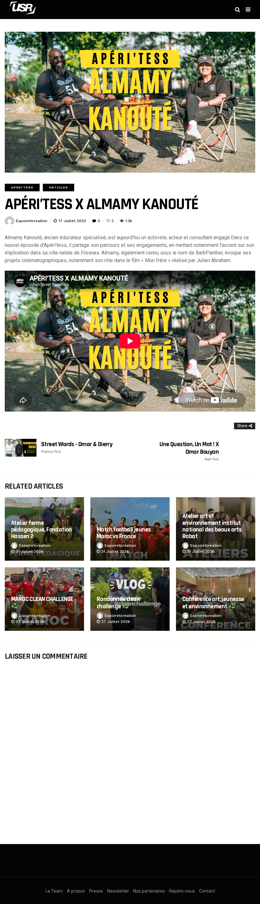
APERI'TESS (22, 187)
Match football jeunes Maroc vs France (124, 532)
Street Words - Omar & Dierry (76, 447)
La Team (54, 891)
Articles (58, 187)
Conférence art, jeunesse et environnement (213, 602)
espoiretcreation (31, 221)
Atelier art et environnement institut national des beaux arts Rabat (211, 526)
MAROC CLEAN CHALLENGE (42, 599)
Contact (207, 891)
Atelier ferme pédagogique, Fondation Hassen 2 (41, 530)
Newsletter (118, 891)
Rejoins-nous (182, 891)
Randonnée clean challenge (118, 602)
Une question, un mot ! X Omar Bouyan (189, 451)
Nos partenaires (149, 891)
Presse (96, 891)
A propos (76, 891)
